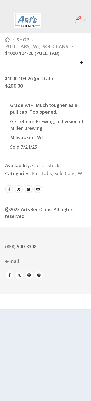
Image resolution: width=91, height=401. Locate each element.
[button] (9, 20)
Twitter (19, 189)
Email (38, 189)
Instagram (39, 275)
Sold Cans (64, 173)
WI (80, 173)
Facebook (9, 189)
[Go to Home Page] (7, 39)
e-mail (12, 261)
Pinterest (29, 189)
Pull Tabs (42, 173)
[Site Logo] (27, 20)
